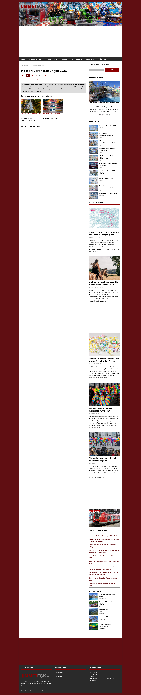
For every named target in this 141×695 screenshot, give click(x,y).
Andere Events (51, 59)
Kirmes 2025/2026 (35, 59)
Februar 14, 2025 (95, 237)
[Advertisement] (70, 41)
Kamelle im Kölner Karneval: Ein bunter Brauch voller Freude (104, 359)
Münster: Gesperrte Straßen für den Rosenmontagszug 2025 (104, 233)
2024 (32, 76)
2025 (37, 76)
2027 (46, 76)
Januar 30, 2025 (94, 364)
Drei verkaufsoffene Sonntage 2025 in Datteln (104, 536)
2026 (41, 76)
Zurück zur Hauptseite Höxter (31, 80)
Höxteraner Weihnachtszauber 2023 (31, 115)
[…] (101, 251)
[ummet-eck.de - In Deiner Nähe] (70, 25)
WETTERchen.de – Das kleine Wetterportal (102, 678)
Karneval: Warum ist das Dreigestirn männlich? (100, 409)
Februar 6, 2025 (94, 287)
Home (23, 59)
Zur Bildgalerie (115, 113)
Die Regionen (77, 59)
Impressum (59, 672)
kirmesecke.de (94, 680)
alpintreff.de (93, 674)
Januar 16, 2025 (94, 463)
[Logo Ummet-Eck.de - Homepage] (35, 679)
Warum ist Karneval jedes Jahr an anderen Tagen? (103, 459)
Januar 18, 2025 (94, 413)
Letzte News (90, 59)
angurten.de (93, 672)
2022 (22, 76)
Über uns (103, 59)
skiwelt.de (93, 676)
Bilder (64, 59)
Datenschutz (59, 676)
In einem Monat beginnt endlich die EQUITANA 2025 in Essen (104, 283)
